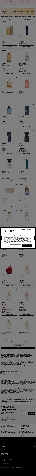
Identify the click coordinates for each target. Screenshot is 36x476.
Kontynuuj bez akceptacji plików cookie (27, 229)
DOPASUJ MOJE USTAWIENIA (16, 245)
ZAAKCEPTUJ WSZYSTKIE (27, 245)
